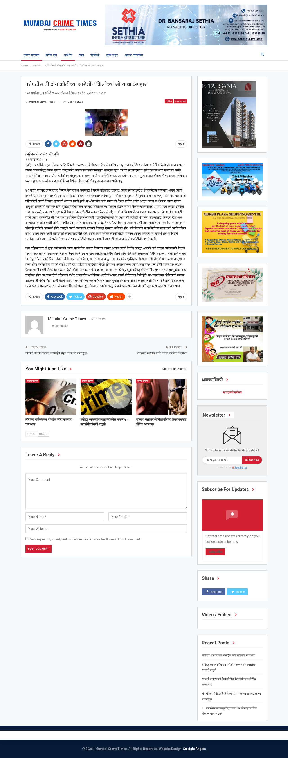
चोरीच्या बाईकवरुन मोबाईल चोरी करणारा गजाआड (228, 655)
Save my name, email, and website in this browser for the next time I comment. (85, 539)
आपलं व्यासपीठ (134, 55)
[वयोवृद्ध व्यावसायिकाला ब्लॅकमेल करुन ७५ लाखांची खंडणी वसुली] (106, 397)
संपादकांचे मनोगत (232, 392)
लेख (81, 55)
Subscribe (252, 460)
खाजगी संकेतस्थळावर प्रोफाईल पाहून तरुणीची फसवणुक (56, 353)
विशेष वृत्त (51, 55)
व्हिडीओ (94, 55)
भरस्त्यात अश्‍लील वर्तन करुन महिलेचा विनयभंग (162, 353)
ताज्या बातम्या (31, 55)
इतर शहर (112, 55)
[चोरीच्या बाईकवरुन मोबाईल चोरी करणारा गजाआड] (51, 397)
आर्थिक (68, 55)
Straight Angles (194, 749)
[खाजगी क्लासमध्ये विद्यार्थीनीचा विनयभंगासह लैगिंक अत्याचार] (161, 397)
